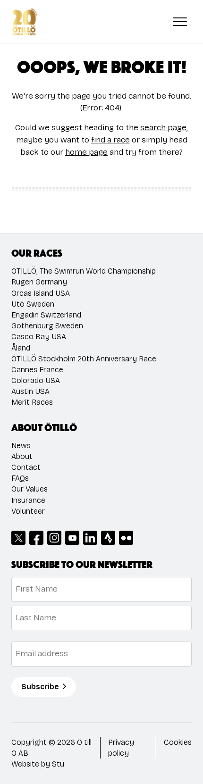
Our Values (29, 488)
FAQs (20, 478)
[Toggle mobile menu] (180, 22)
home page (86, 152)
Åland (20, 347)
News (21, 445)
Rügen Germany (39, 281)
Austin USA (30, 391)
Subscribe (40, 686)
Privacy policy (121, 748)
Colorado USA (35, 380)
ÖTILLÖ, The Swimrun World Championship (83, 271)
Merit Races (32, 402)
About (22, 456)
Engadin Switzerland (46, 314)
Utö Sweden (32, 304)
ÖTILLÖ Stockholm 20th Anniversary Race (83, 358)
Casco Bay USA (38, 336)
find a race (110, 140)
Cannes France (37, 369)
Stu (58, 763)
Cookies (178, 742)
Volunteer (28, 511)
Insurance (28, 500)
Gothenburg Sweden (47, 325)
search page (163, 128)
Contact (26, 467)
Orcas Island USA (40, 293)
